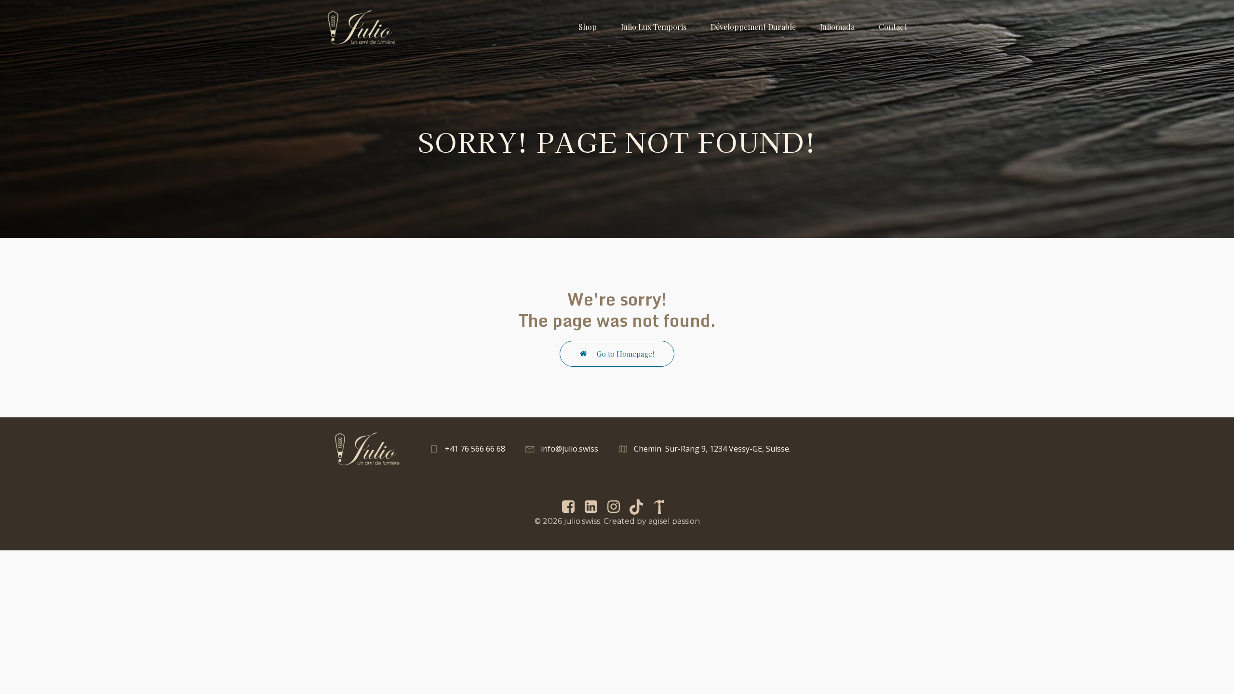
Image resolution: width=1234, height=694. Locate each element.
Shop (587, 27)
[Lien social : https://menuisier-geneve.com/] (662, 507)
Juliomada (837, 27)
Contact (893, 27)
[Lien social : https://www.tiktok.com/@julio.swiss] (640, 507)
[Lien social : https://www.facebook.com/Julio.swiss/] (572, 507)
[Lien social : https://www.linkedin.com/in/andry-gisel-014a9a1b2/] (594, 507)
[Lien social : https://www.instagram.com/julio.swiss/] (617, 507)
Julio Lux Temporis (653, 27)
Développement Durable (753, 27)
